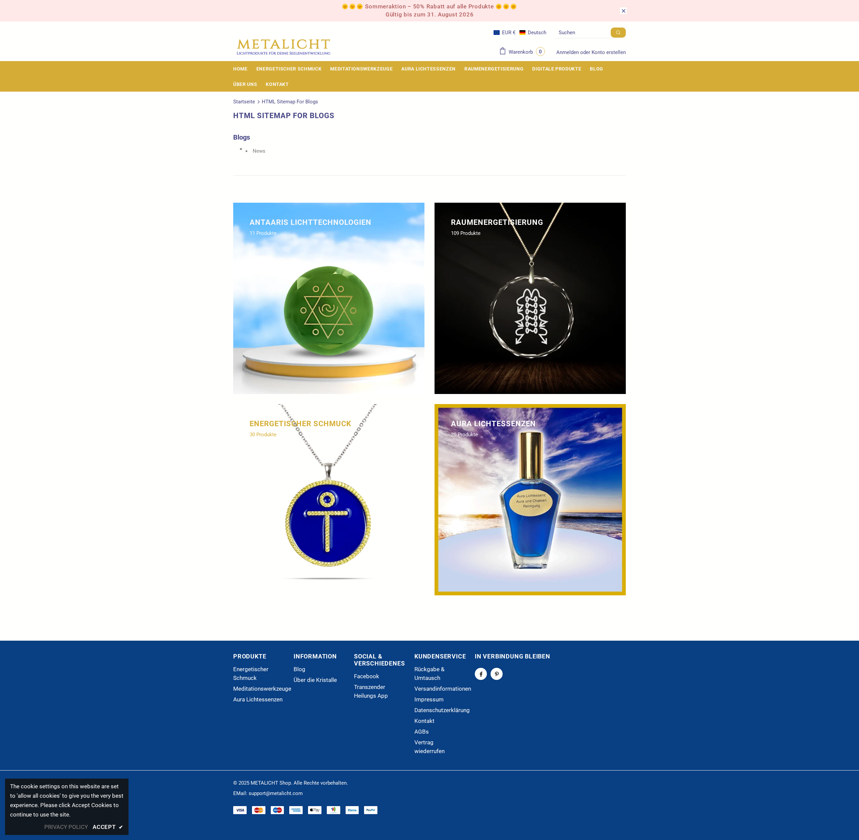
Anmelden (568, 52)
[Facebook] (481, 674)
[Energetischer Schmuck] (328, 499)
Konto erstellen (609, 52)
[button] (520, 32)
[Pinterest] (497, 674)
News (259, 151)
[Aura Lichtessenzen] (530, 499)
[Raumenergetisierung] (530, 298)
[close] (623, 10)
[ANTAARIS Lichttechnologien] (328, 298)
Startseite (244, 102)
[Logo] (283, 47)
